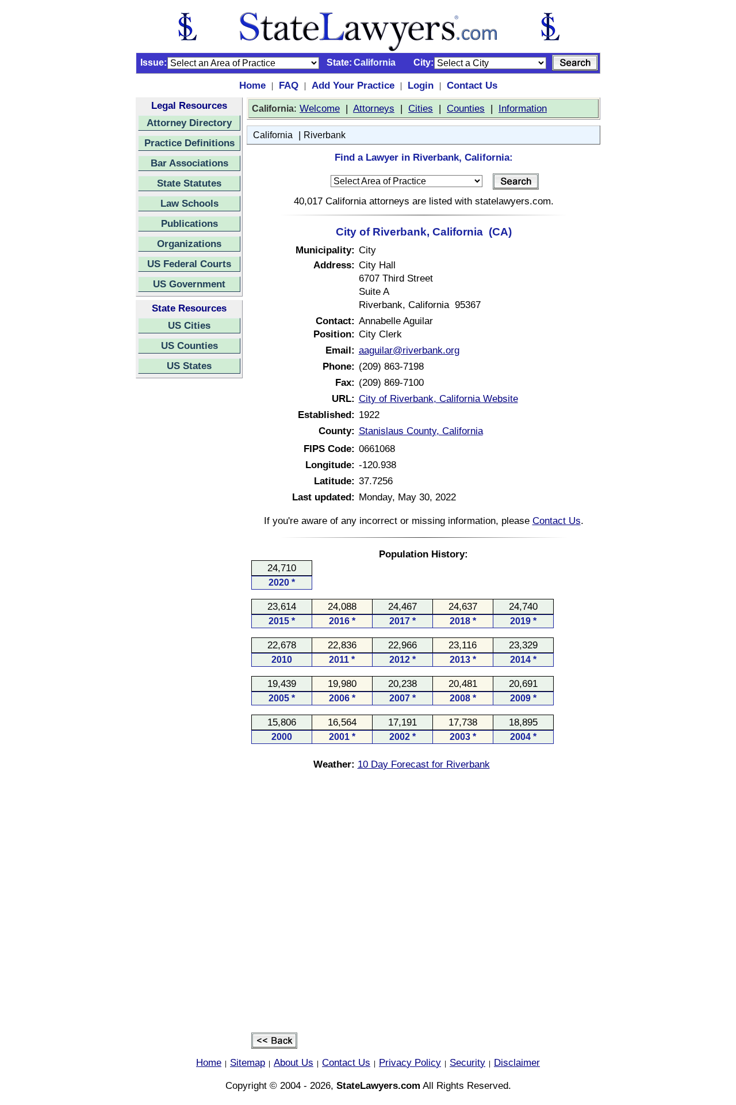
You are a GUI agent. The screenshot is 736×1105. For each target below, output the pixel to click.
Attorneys (373, 108)
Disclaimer (517, 1062)
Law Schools (189, 203)
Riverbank (325, 135)
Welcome (320, 108)
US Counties (189, 345)
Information (523, 108)
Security (467, 1062)
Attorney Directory (189, 122)
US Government (189, 284)
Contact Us (472, 85)
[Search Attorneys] (575, 63)
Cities (420, 108)
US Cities (189, 325)
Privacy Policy (410, 1062)
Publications (189, 223)
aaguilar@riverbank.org (409, 350)
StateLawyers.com (378, 1085)
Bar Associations (189, 163)
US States (189, 365)
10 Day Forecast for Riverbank (424, 764)
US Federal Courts (189, 263)
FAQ (288, 85)
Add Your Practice (353, 85)
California (273, 135)
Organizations (189, 243)
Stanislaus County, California (421, 430)
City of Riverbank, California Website (438, 398)
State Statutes (189, 183)
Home (252, 85)
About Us (293, 1062)
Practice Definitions (189, 143)
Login (421, 85)
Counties (466, 108)
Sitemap (247, 1062)
